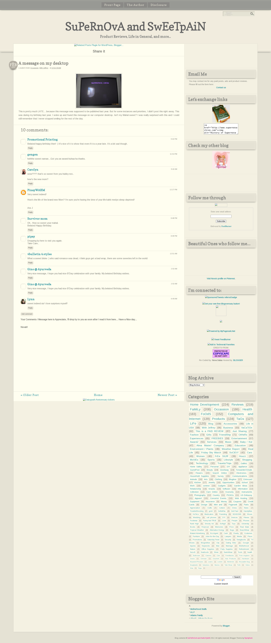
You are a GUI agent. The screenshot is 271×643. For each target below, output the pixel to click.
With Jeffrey (43, 68)
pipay (31, 236)
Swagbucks (241, 540)
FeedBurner (226, 226)
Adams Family (196, 615)
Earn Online (212, 492)
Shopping (247, 459)
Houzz (242, 456)
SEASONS (237, 514)
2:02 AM (174, 269)
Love (224, 521)
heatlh (249, 552)
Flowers (199, 473)
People (234, 521)
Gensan (204, 558)
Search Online (220, 473)
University (245, 524)
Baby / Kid (246, 442)
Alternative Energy (217, 530)
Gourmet (216, 558)
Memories (219, 527)
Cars (249, 452)
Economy (230, 492)
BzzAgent (214, 533)
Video (247, 565)
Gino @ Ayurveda (39, 269)
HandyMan (248, 511)
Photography (200, 495)
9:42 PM (174, 139)
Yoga (200, 568)
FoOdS (206, 414)
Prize (231, 527)
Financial (205, 527)
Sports (211, 459)
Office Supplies (207, 549)
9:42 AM (174, 169)
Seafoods (205, 552)
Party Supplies (226, 549)
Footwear (193, 521)
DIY (228, 467)
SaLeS (192, 552)
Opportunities (228, 482)
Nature (192, 549)
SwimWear (228, 552)
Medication (209, 514)
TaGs (240, 419)
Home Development (204, 404)
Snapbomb (194, 565)
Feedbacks (229, 555)
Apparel (198, 498)
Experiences (196, 438)
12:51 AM (173, 254)
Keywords (206, 546)
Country (216, 495)
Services (212, 442)
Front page (112, 5)
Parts (246, 505)
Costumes (248, 533)
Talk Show (228, 565)
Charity (236, 533)
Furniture (196, 536)
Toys (233, 524)
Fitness (246, 517)
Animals (193, 479)
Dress (234, 508)
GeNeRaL (222, 511)
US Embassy (246, 495)
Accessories (230, 423)
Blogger (226, 626)
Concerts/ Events (218, 498)
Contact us (221, 87)
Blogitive (232, 479)
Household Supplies (199, 476)
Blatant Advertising (197, 533)
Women (200, 456)
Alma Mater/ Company (210, 445)
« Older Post (30, 395)
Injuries (193, 546)
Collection (194, 492)
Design (204, 505)
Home (98, 395)
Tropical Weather (197, 530)
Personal (214, 467)
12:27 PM (173, 190)
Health (247, 409)
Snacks (211, 489)
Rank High (194, 524)
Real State (244, 527)
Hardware (245, 558)
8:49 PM (174, 236)
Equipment (194, 501)
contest (206, 486)
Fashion (194, 434)
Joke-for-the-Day (212, 536)
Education (240, 445)
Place (250, 536)
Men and (218, 505)
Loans (210, 562)
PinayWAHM (36, 190)
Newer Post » (167, 395)
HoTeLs (196, 514)
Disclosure (159, 5)
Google (246, 543)
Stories (216, 565)
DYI (223, 517)
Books (192, 527)
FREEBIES (217, 438)
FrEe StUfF (222, 456)
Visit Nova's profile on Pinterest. (221, 278)
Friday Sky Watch (211, 452)
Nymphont (248, 638)
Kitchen (197, 482)
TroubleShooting (197, 511)
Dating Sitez (231, 543)
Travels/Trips (224, 463)
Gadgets (222, 486)
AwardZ (194, 442)
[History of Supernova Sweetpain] (221, 122)
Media (239, 536)
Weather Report (231, 449)
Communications (239, 476)
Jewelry (211, 482)
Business (228, 427)
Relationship (195, 489)
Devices (234, 517)
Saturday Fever (213, 540)
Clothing (218, 479)
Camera (208, 555)
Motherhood (244, 546)
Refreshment (244, 549)
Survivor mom (37, 218)
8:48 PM (174, 218)
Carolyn (32, 169)
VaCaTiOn (246, 427)
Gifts (208, 434)
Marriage (229, 546)
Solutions (206, 565)
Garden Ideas (240, 486)
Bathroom (196, 555)
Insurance (210, 501)
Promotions (197, 540)
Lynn (31, 299)
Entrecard (247, 479)
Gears (192, 558)
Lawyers (228, 536)
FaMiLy (195, 409)
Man (217, 546)
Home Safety (196, 467)
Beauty (210, 470)
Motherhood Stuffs (198, 609)
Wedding (196, 517)
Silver (216, 552)
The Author (135, 5)
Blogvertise (205, 543)
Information (243, 489)
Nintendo (230, 562)
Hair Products (230, 558)
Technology (202, 463)
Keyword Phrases (196, 562)
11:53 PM (173, 154)
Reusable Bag (244, 562)
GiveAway (224, 470)
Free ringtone (244, 555)
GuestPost (195, 470)
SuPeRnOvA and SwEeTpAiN (135, 26)
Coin (218, 555)
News (246, 508)
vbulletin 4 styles (39, 254)
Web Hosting (241, 498)
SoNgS (223, 524)
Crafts (209, 508)
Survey (221, 476)
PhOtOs (230, 495)
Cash (226, 533)
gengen (32, 154)
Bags (232, 530)
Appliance (242, 467)
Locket (220, 562)
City (217, 543)
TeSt (238, 565)
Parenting (223, 514)
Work (192, 486)
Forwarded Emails (244, 470)
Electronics (241, 473)
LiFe (193, 423)
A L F (192, 612)
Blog (210, 423)
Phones (246, 521)
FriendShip (225, 434)
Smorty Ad (209, 524)
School (245, 482)
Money (224, 501)
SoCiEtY (234, 452)
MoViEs (194, 459)
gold (211, 511)
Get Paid (234, 511)
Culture (222, 508)
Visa (191, 568)
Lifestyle (228, 459)
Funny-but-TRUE (209, 521)
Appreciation (195, 508)
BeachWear (244, 530)
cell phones (211, 517)
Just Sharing (239, 431)
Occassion (34, 68)
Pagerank (233, 505)
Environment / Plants (201, 449)
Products (218, 419)
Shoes (249, 514)
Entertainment (239, 438)
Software (226, 489)
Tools (240, 552)
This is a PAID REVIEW (209, 431)
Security (228, 540)
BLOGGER (238, 360)
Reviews (237, 404)
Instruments (247, 492)
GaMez (244, 463)
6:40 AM (174, 299)
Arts (206, 479)
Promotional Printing (42, 139)
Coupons (237, 501)
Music (228, 442)
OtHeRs (243, 434)
